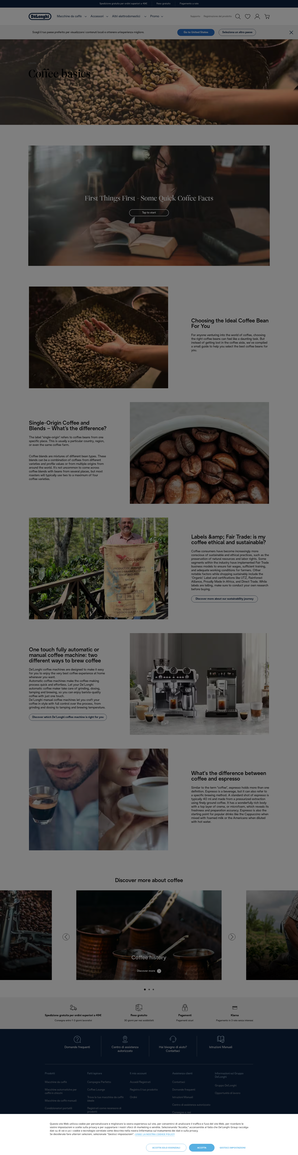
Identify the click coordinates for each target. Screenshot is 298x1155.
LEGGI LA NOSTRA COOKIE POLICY (155, 1134)
